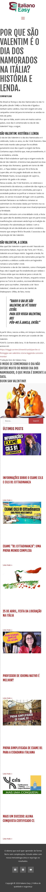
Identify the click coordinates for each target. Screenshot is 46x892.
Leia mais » (7, 500)
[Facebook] (15, 870)
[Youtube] (31, 870)
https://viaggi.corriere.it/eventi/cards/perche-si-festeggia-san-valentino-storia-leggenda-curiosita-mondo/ (21, 353)
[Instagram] (23, 870)
